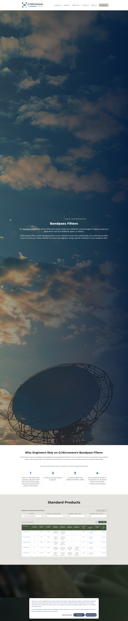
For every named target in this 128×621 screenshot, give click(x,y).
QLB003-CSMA (26, 542)
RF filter (82, 457)
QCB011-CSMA (26, 552)
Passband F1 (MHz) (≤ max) (74, 513)
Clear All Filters (101, 510)
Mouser (103, 531)
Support (66, 5)
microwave (74, 457)
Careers (85, 5)
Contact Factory (91, 532)
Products (57, 5)
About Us (94, 5)
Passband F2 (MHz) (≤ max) (96, 513)
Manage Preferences (67, 614)
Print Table (102, 522)
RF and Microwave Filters (79, 219)
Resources (75, 5)
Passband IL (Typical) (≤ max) (53, 513)
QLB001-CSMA (26, 531)
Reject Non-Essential (91, 614)
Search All (31, 513)
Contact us (103, 5)
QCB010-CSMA (26, 547)
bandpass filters (29, 229)
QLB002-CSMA (26, 536)
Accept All (79, 614)
